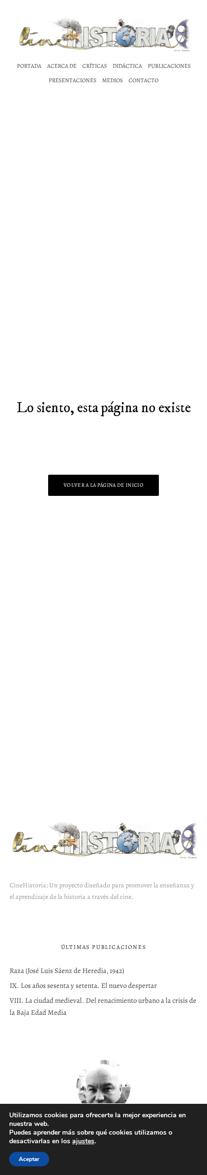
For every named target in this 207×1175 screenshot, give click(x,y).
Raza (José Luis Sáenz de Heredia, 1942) (67, 970)
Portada (29, 66)
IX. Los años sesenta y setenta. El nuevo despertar (83, 985)
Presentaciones (72, 80)
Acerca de (62, 66)
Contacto (143, 80)
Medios (112, 80)
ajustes (83, 1141)
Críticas (94, 66)
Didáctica (127, 66)
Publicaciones (169, 66)
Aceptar (29, 1159)
